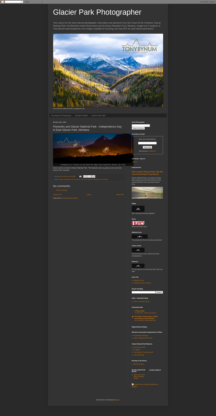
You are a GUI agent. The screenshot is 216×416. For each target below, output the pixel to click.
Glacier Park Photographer (97, 12)
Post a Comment (61, 190)
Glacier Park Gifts (99, 116)
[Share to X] (89, 176)
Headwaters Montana (141, 335)
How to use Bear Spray (141, 301)
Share (134, 162)
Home (89, 194)
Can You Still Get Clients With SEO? (145, 320)
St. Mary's (137, 350)
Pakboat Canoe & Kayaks (142, 283)
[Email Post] (80, 176)
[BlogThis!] (87, 176)
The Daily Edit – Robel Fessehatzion (145, 313)
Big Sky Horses (139, 364)
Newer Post (58, 194)
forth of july (84, 179)
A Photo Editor (139, 311)
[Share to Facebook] (91, 176)
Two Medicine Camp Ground (143, 352)
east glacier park (69, 179)
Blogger (117, 400)
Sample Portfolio (81, 116)
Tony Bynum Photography (61, 116)
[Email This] (84, 176)
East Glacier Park (139, 347)
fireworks (77, 179)
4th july (61, 179)
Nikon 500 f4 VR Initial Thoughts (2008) (139, 376)
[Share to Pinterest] (94, 176)
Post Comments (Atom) (70, 198)
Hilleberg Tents (139, 280)
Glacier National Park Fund (143, 338)
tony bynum (104, 179)
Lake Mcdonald (139, 355)
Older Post (120, 194)
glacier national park (94, 179)
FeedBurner (152, 151)
